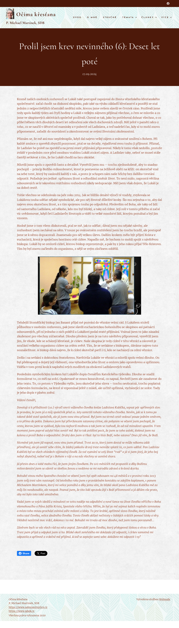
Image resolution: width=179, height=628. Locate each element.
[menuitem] (78, 17)
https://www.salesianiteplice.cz (28, 607)
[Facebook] (168, 3)
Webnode (164, 599)
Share (26, 553)
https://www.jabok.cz (21, 611)
